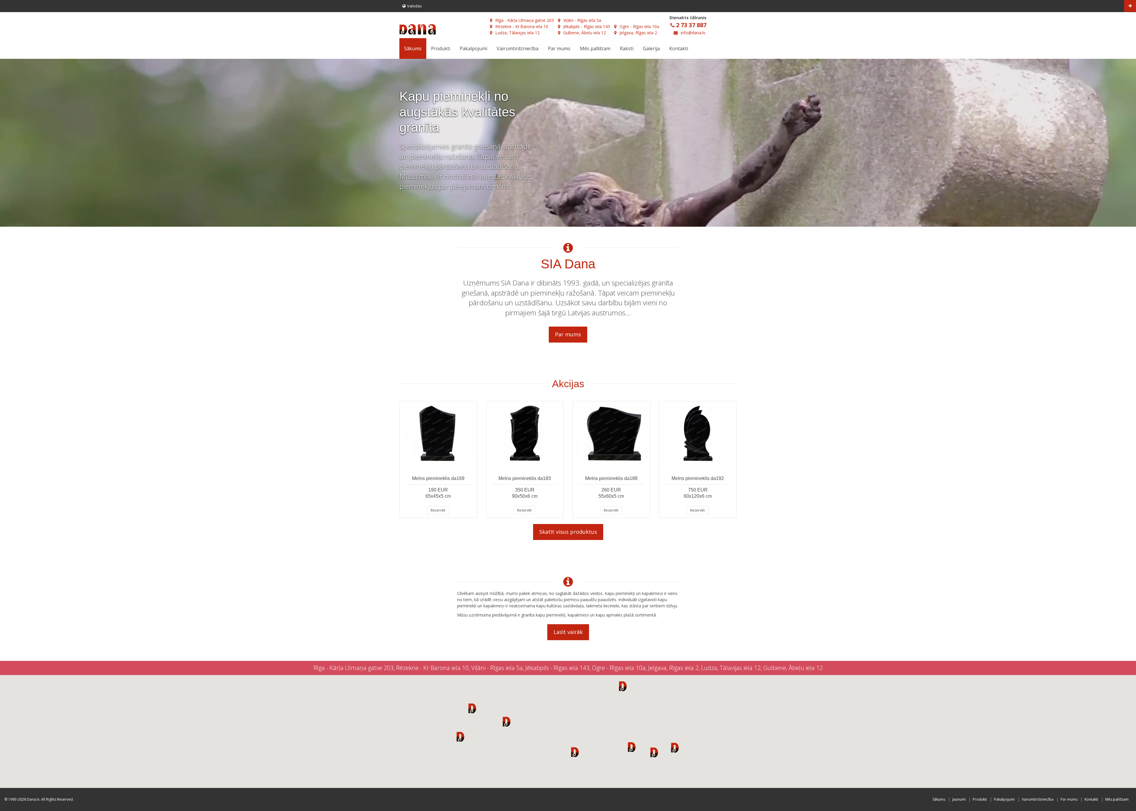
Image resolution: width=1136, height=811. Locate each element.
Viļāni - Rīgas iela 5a (582, 20)
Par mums (559, 48)
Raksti (626, 48)
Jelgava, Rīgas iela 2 (638, 32)
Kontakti (678, 48)
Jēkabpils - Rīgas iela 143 (586, 26)
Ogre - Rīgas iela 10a (639, 26)
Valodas (414, 6)
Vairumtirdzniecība (517, 48)
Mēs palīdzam (595, 48)
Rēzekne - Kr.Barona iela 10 (521, 26)
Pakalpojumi (473, 48)
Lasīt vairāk (568, 631)
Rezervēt (438, 510)
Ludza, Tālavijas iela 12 (517, 32)
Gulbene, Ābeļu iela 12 (584, 32)
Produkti (440, 48)
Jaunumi (959, 799)
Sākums (413, 48)
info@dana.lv (693, 32)
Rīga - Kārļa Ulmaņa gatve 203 (524, 20)
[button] (472, 708)
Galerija (651, 48)
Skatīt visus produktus (568, 531)
